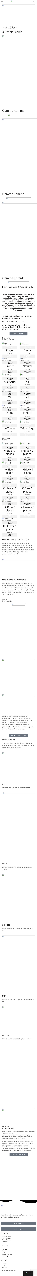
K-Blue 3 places (9, 509)
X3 (27, 381)
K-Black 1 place (27, 471)
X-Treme (9, 428)
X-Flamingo (27, 428)
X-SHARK (10, 381)
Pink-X (27, 412)
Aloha (27, 350)
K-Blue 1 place (10, 471)
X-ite (10, 412)
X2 (9, 397)
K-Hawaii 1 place (9, 527)
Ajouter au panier (10, 347)
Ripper (10, 350)
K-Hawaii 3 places (27, 509)
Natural (27, 366)
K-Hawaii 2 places (10, 490)
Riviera (9, 366)
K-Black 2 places (27, 452)
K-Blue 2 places (27, 490)
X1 (27, 397)
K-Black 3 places (10, 452)
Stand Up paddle (8, 1141)
